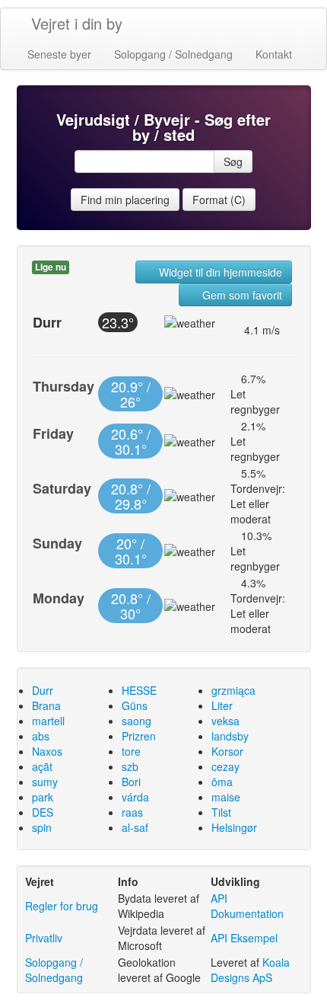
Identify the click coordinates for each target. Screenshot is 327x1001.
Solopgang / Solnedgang (173, 54)
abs (40, 736)
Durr (42, 690)
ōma (222, 781)
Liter (222, 705)
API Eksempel (244, 937)
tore (131, 751)
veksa (225, 720)
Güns (135, 705)
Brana (46, 705)
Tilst (221, 812)
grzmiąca (233, 690)
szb (130, 766)
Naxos (47, 751)
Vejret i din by (76, 23)
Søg (233, 161)
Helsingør (234, 827)
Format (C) (219, 199)
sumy (45, 781)
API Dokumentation (247, 906)
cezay (225, 766)
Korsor (227, 751)
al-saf (135, 827)
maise (225, 796)
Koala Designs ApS (250, 970)
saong (136, 720)
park (42, 796)
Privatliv (43, 937)
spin (42, 827)
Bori (131, 781)
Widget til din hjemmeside (219, 272)
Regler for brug (61, 905)
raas (132, 812)
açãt (42, 766)
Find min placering (125, 199)
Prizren (139, 736)
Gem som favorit (240, 294)
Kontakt (274, 54)
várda (135, 796)
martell (48, 720)
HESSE (139, 690)
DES (42, 812)
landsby (230, 736)
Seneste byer (59, 54)
